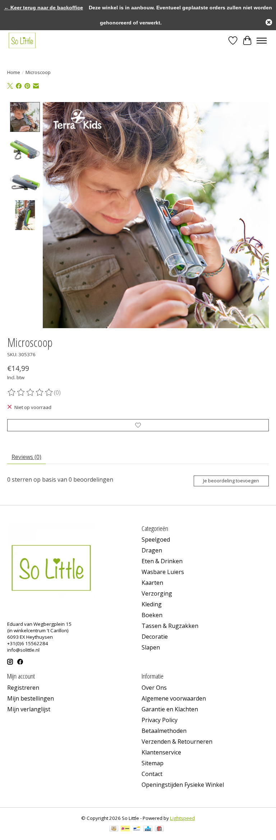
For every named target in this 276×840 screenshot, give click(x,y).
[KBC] (147, 829)
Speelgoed (156, 539)
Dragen (152, 550)
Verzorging (157, 593)
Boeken (152, 615)
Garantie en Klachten (170, 709)
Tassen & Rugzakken (170, 626)
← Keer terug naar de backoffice (43, 7)
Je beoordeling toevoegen (231, 480)
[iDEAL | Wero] (125, 829)
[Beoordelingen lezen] (30, 392)
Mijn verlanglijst (28, 709)
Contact (152, 774)
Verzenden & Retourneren (177, 741)
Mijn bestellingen (30, 698)
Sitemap (153, 763)
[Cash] (113, 829)
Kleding (152, 604)
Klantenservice (161, 752)
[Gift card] (159, 829)
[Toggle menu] (261, 40)
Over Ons (154, 688)
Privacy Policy (160, 720)
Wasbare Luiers (163, 572)
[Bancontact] (136, 829)
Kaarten (152, 583)
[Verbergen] (269, 22)
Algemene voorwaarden (174, 698)
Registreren (23, 688)
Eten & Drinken (162, 561)
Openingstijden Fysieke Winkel (183, 785)
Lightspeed (182, 818)
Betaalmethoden (164, 731)
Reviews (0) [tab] (26, 457)
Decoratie (155, 637)
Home (13, 72)
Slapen (151, 647)
